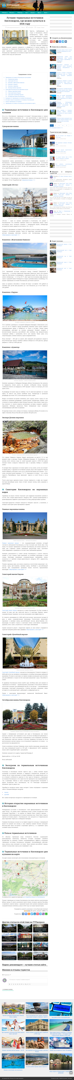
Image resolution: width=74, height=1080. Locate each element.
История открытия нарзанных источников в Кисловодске (19, 100)
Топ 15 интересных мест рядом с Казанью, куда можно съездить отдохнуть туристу (37, 1016)
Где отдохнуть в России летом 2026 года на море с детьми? (13, 1033)
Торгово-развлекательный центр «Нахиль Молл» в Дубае (13, 1016)
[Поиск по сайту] (70, 12)
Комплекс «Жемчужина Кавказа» (14, 82)
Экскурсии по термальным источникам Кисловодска (17, 98)
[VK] (23, 914)
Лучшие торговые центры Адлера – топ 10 (13, 1050)
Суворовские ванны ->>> (28, 180)
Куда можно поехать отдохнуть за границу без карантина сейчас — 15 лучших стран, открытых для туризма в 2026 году (61, 1034)
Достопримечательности (13, 27)
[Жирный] (10, 984)
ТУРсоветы (11, 12)
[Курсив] (12, 984)
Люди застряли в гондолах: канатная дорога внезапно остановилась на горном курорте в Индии (64, 112)
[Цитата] (22, 984)
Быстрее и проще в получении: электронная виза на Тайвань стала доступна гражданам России (64, 75)
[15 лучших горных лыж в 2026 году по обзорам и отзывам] (52, 158)
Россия (23, 27)
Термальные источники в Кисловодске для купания (17, 77)
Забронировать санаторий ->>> (11, 235)
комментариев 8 (63, 167)
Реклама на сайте (54, 1078)
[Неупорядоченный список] (20, 984)
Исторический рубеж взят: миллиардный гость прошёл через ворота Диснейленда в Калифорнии (64, 59)
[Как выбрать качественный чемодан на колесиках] (52, 165)
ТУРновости (5, 12)
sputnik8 (6, 794)
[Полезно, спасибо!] (29, 910)
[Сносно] (27, 910)
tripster (6, 792)
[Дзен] (57, 41)
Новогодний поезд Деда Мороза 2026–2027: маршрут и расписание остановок (62, 185)
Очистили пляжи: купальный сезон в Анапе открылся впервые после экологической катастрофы (64, 120)
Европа (45, 12)
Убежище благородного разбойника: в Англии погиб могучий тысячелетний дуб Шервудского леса (64, 104)
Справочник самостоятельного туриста (16, 7)
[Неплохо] (28, 910)
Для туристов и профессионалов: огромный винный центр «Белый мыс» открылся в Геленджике (64, 90)
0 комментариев (63, 138)
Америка (33, 12)
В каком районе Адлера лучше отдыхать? (37, 1066)
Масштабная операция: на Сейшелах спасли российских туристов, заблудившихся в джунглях (64, 67)
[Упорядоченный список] (18, 984)
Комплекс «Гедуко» (11, 84)
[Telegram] (62, 41)
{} (27, 984)
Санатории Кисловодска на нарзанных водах (16, 89)
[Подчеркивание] (14, 984)
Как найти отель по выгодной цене (61, 1017)
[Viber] (43, 914)
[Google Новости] (60, 41)
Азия (26, 12)
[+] (29, 984)
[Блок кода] (24, 984)
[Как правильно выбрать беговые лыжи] (52, 144)
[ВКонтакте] (65, 41)
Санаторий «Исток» (11, 81)
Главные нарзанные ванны (13, 91)
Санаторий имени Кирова (13, 93)
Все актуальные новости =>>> (56, 127)
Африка (39, 12)
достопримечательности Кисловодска (34, 897)
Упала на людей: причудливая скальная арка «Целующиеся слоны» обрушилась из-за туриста (64, 97)
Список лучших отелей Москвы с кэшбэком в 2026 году (37, 1033)
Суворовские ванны (11, 79)
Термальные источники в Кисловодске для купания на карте (19, 103)
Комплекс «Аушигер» (11, 86)
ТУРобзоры (20, 12)
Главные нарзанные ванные (10, 543)
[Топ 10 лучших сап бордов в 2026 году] (52, 137)
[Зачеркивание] (16, 984)
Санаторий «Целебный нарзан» (14, 94)
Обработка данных (63, 1078)
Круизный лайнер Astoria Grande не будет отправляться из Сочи (64, 50)
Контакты (70, 1078)
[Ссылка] (26, 984)
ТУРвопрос (13, 4)
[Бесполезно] (24, 910)
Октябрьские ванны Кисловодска (15, 96)
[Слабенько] (25, 910)
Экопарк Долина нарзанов (13, 87)
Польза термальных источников (12, 101)
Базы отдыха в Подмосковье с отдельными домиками (61, 1072)
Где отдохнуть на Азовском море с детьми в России (37, 1051)
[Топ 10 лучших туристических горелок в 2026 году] (52, 151)
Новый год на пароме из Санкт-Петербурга (61, 1050)
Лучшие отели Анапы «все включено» (13, 1070)
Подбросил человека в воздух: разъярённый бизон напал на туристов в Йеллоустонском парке (64, 83)
